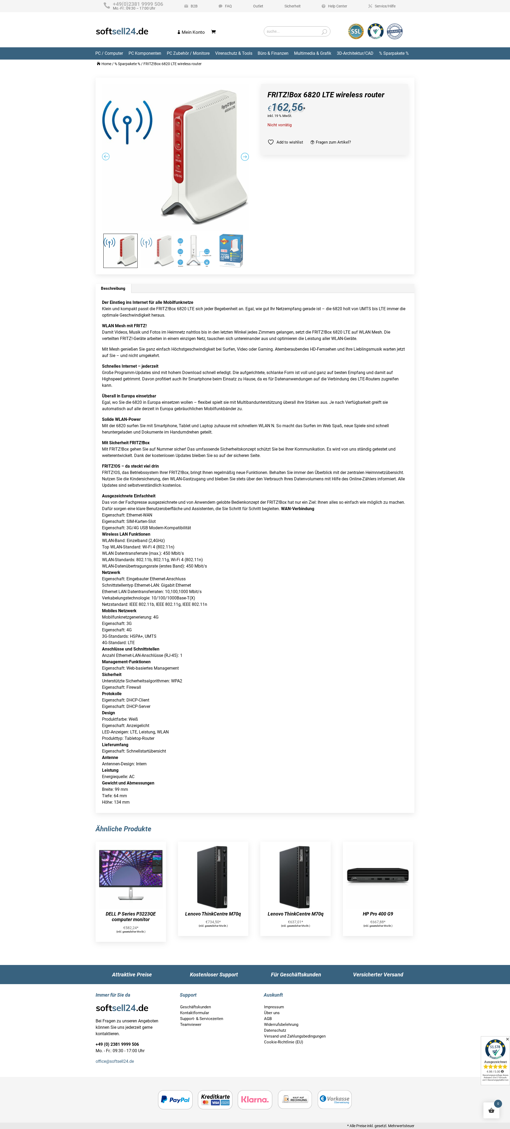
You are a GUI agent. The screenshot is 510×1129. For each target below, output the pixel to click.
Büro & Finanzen (273, 53)
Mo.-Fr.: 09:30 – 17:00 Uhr (138, 6)
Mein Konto (193, 32)
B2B (194, 6)
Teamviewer (190, 1024)
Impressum (274, 1007)
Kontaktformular (194, 1013)
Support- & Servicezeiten (201, 1019)
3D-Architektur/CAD (355, 53)
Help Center (337, 6)
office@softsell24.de (115, 1061)
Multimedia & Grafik (312, 53)
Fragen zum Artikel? (333, 142)
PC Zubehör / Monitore (188, 53)
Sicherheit (292, 6)
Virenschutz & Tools (233, 53)
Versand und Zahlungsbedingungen (295, 1036)
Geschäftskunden (195, 1007)
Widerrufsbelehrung (281, 1024)
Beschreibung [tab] (113, 288)
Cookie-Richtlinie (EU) (283, 1042)
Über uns (272, 1013)
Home (106, 64)
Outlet (258, 6)
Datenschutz (275, 1030)
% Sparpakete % (394, 53)
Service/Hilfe (385, 6)
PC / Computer (109, 53)
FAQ (228, 6)
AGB (268, 1019)
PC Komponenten (145, 53)
